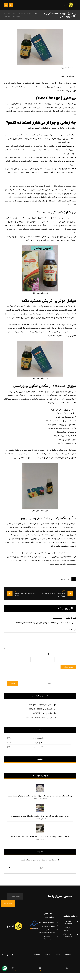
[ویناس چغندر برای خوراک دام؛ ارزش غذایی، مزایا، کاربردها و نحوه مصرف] (40, 808)
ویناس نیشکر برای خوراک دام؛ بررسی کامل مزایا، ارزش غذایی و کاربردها (40, 836)
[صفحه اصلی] (36, 14)
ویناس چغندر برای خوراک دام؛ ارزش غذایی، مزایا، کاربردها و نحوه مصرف (40, 816)
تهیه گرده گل (31, 553)
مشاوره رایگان (8, 903)
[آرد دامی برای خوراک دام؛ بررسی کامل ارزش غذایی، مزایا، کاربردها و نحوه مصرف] (40, 788)
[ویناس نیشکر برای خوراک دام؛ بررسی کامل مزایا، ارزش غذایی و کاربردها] (40, 828)
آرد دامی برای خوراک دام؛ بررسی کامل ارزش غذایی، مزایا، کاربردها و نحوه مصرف (40, 796)
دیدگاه (72, 629)
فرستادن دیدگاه (68, 667)
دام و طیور (39, 742)
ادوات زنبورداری (65, 579)
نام (75, 654)
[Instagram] (2, 955)
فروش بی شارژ (70, 236)
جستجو (13, 683)
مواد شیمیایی (39, 747)
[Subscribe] (10, 868)
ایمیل (50, 654)
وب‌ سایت (24, 654)
